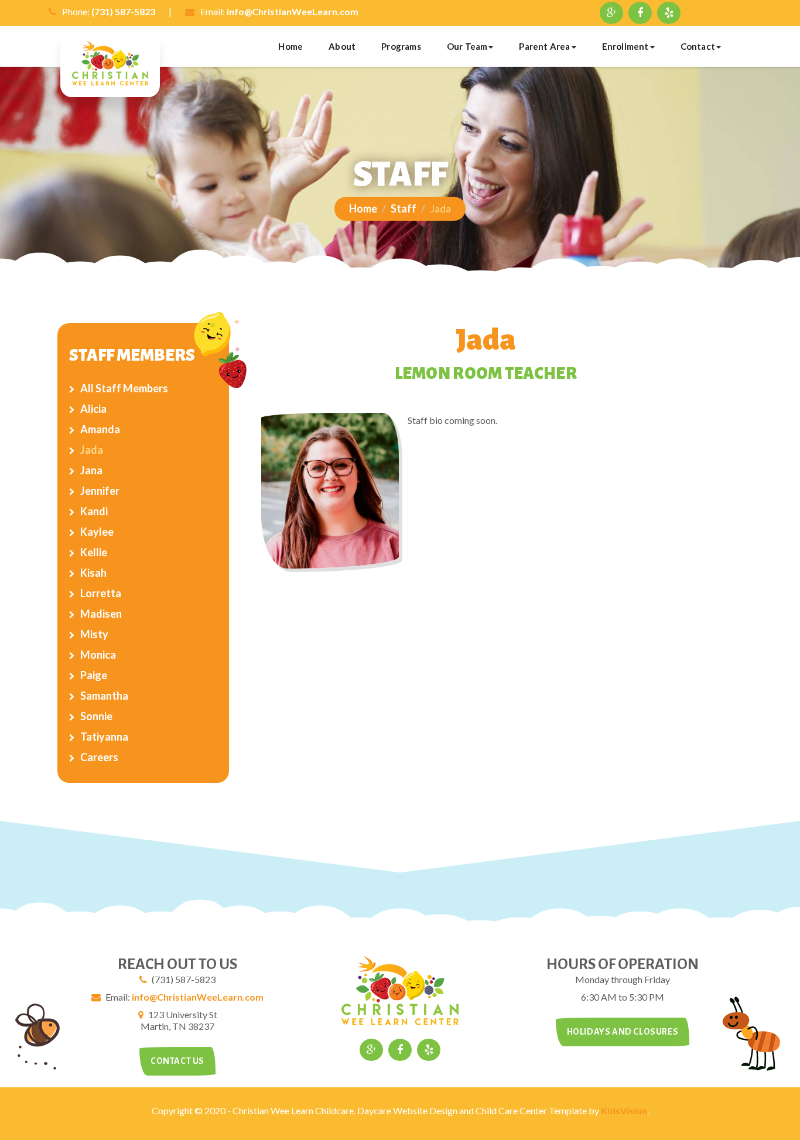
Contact (698, 46)
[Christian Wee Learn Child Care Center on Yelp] (668, 13)
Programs (401, 46)
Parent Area (544, 46)
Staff (403, 208)
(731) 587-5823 (123, 11)
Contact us (177, 1061)
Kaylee (97, 531)
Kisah (93, 572)
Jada (91, 449)
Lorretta (100, 593)
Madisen (101, 613)
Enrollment (625, 46)
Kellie (93, 552)
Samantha (104, 695)
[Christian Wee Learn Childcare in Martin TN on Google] (611, 13)
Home (290, 46)
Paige (93, 675)
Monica (98, 654)
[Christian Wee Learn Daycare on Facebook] (640, 13)
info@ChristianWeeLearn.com (292, 11)
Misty (94, 634)
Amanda (100, 429)
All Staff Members (124, 388)
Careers (99, 757)
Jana (91, 470)
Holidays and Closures (623, 1031)
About (342, 46)
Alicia (93, 408)
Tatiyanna (104, 736)
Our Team (467, 46)
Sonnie (96, 716)
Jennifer (99, 490)
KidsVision (624, 1110)
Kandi (94, 511)
